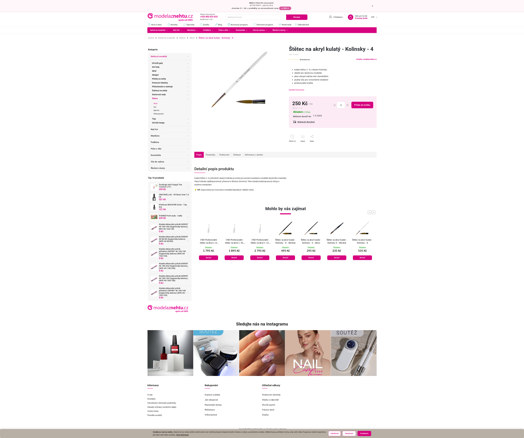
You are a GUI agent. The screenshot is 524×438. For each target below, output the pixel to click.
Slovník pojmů (268, 405)
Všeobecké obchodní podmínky (161, 403)
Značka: (366, 59)
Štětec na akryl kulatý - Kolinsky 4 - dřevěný (311, 241)
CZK (373, 17)
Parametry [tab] (210, 155)
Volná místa (152, 411)
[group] (208, 244)
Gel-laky (155, 67)
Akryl (154, 71)
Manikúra (155, 136)
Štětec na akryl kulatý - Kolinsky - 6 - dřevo (285, 241)
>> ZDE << (285, 8)
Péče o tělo (156, 149)
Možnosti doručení (306, 122)
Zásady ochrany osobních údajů (161, 407)
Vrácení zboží (268, 410)
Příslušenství (159, 114)
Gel (155, 107)
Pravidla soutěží (154, 415)
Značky (265, 415)
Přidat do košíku (362, 105)
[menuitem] (158, 30)
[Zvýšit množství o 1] (347, 105)
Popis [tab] (199, 155)
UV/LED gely (157, 63)
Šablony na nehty (159, 90)
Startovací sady (159, 94)
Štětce (155, 98)
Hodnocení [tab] (224, 155)
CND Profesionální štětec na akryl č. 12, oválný (234, 242)
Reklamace (210, 410)
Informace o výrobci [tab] (254, 155)
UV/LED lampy (158, 123)
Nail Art (156, 110)
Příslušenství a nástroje (162, 87)
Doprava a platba (212, 395)
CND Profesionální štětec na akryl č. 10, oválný (208, 242)
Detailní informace (296, 90)
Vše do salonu (157, 161)
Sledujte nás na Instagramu (262, 324)
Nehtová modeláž (159, 56)
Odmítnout (335, 433)
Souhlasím (364, 433)
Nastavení (349, 433)
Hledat (296, 17)
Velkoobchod (211, 415)
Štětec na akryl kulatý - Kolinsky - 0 (362, 241)
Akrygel (155, 75)
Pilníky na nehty (159, 79)
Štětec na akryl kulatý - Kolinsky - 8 (337, 241)
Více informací (182, 435)
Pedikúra (155, 142)
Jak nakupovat (211, 400)
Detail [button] (208, 257)
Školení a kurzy (158, 168)
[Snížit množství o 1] (334, 105)
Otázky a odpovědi (270, 400)
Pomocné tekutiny (160, 83)
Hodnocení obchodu (271, 395)
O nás (150, 395)
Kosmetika (156, 155)
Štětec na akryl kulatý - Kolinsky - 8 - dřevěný (260, 241)
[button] (208, 254)
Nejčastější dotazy (213, 405)
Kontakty (151, 399)
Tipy (154, 119)
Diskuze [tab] (237, 155)
